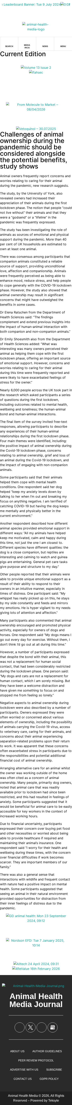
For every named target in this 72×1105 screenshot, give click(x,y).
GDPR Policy (49, 1078)
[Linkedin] (42, 1027)
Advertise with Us (24, 1069)
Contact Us (23, 1078)
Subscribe (54, 1069)
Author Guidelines (47, 1051)
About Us (17, 1051)
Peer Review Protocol (36, 1060)
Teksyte (53, 1100)
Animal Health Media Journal (36, 1000)
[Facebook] (20, 1027)
